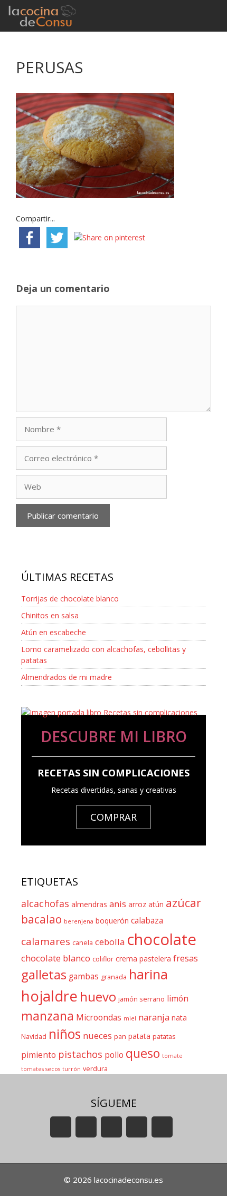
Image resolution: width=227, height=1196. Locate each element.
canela (82, 942)
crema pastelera (143, 959)
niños (65, 1034)
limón (177, 998)
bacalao (41, 919)
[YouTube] (60, 1126)
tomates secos (40, 1069)
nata (179, 1018)
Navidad (33, 1036)
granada (114, 977)
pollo (114, 1055)
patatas (164, 1036)
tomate (172, 1055)
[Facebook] (86, 1126)
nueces (97, 1035)
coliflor (103, 959)
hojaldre (49, 996)
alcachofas (45, 903)
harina (148, 974)
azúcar (183, 903)
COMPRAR (113, 817)
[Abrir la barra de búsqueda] (179, 16)
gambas (84, 976)
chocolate (161, 939)
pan (120, 1036)
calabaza (147, 920)
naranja (153, 1017)
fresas (185, 958)
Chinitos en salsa (50, 615)
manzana (47, 1015)
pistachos (80, 1054)
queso (143, 1053)
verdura (95, 1068)
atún (156, 904)
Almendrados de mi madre (66, 677)
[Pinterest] (162, 1126)
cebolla (110, 942)
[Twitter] (111, 1126)
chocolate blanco (55, 958)
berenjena (78, 921)
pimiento (38, 1055)
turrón (71, 1069)
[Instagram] (136, 1126)
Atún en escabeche (53, 632)
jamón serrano (141, 999)
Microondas (98, 1017)
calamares (45, 941)
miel (130, 1018)
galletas (44, 974)
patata (139, 1036)
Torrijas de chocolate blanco (70, 599)
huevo (98, 996)
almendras (89, 904)
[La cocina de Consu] (43, 16)
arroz (137, 904)
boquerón (112, 921)
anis (117, 904)
